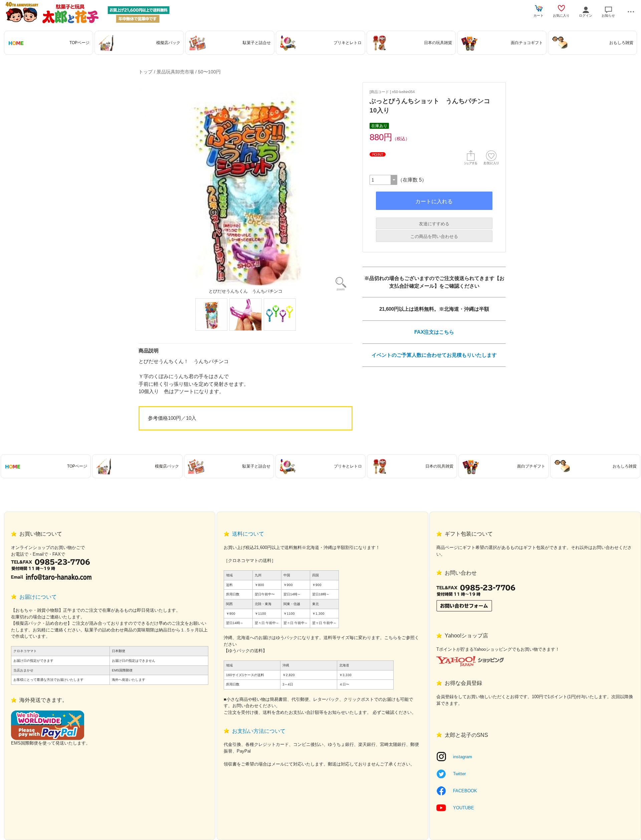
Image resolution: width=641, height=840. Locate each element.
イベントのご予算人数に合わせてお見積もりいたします (434, 355)
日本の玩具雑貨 (438, 42)
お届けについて (38, 597)
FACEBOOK (465, 790)
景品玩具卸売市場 (175, 71)
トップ (146, 71)
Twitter (459, 773)
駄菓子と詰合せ (257, 42)
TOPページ (79, 42)
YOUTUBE (463, 807)
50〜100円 (209, 71)
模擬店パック (168, 42)
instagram (462, 756)
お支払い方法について (258, 731)
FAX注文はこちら (434, 332)
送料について (248, 534)
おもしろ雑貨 (621, 42)
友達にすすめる (434, 223)
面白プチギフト (531, 466)
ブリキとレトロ (348, 42)
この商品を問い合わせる (434, 236)
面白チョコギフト (527, 42)
